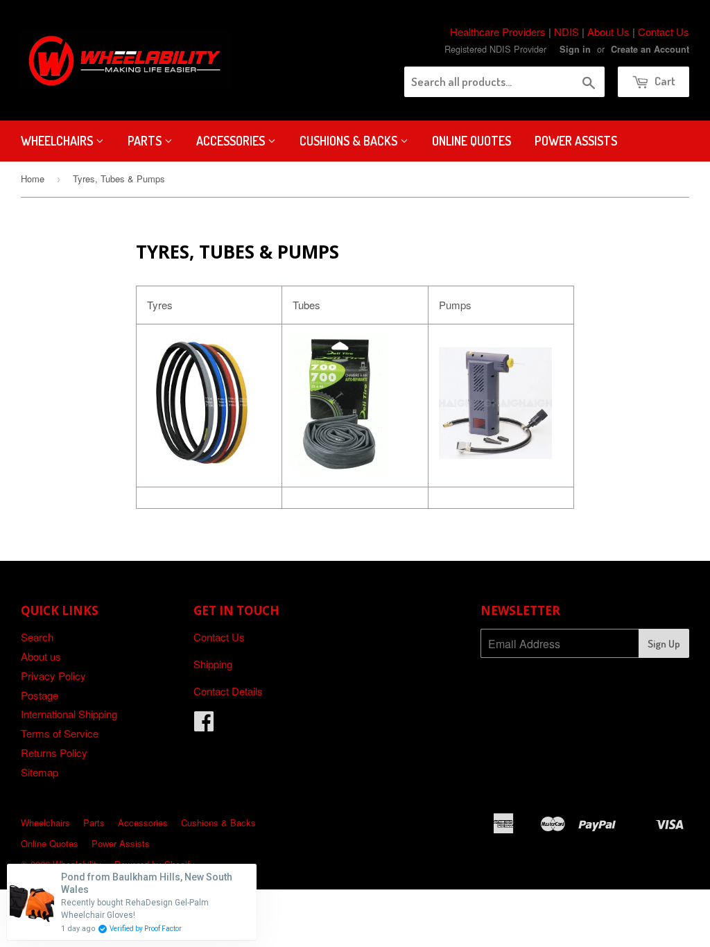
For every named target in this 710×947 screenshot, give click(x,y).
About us (41, 656)
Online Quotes (471, 140)
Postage (39, 695)
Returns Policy (54, 752)
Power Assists (576, 140)
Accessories (232, 140)
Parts (146, 140)
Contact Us (663, 31)
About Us (608, 31)
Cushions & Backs (350, 140)
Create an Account (650, 49)
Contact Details (228, 691)
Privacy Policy (53, 675)
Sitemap (39, 772)
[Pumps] (495, 454)
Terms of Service (59, 733)
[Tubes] (339, 467)
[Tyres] (202, 462)
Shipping (212, 664)
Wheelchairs (58, 140)
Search (37, 636)
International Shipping (69, 713)
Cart (663, 80)
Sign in (575, 49)
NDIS (566, 31)
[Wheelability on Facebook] (203, 725)
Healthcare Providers (498, 31)
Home (32, 178)
